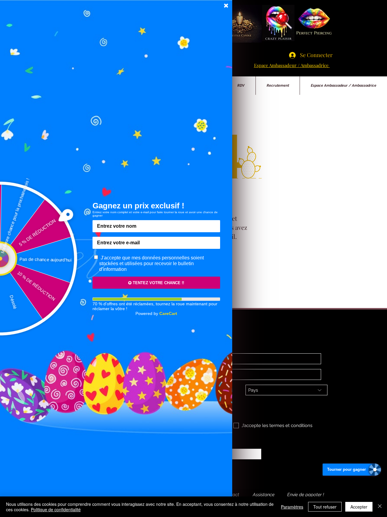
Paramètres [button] (292, 507)
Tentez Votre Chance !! (158, 283)
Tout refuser (325, 507)
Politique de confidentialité (56, 509)
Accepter (358, 507)
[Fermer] (379, 506)
